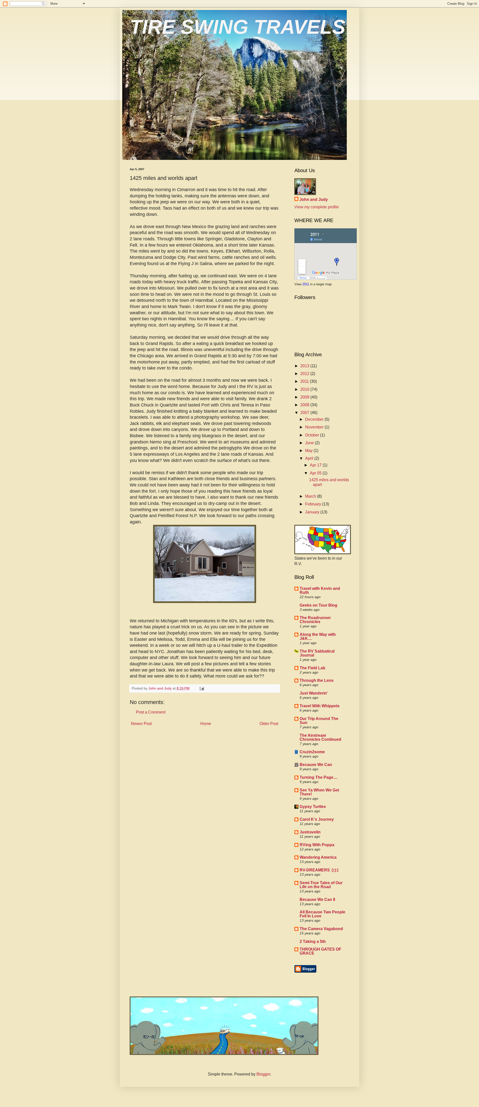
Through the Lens (317, 680)
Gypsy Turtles (313, 806)
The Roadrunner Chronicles (315, 620)
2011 (306, 284)
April (309, 458)
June (310, 443)
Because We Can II (317, 899)
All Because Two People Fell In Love (322, 914)
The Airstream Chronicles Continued (320, 737)
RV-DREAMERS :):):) (319, 870)
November (315, 427)
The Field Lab (312, 668)
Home (205, 724)
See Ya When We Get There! (319, 792)
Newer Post (141, 724)
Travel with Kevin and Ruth (320, 590)
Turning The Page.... (318, 777)
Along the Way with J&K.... (318, 636)
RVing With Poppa (317, 845)
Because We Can (316, 764)
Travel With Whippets (320, 706)
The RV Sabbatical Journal (317, 653)
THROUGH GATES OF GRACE (320, 951)
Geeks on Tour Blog (318, 605)
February (313, 504)
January (312, 512)
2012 (305, 373)
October (312, 435)
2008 (305, 405)
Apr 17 (316, 465)
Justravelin (310, 832)
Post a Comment (150, 712)
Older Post (268, 724)
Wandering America (318, 857)
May (309, 450)
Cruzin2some (312, 752)
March (311, 496)
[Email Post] (201, 688)
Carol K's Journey (317, 819)
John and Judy (313, 199)
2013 (305, 366)
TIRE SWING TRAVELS (237, 27)
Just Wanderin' (314, 693)
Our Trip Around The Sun (319, 721)
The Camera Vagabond (321, 929)
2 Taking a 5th (313, 941)
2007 (305, 412)
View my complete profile (316, 207)
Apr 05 (316, 473)
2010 (305, 389)
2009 (305, 397)
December (315, 419)
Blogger (263, 1074)
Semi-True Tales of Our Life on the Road (321, 885)
